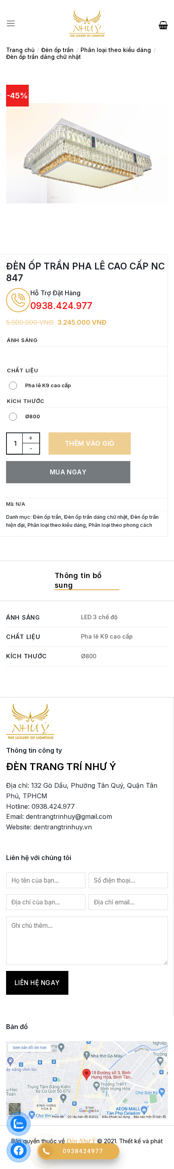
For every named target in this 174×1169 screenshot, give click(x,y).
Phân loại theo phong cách (120, 525)
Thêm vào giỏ (90, 443)
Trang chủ (20, 49)
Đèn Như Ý (80, 1141)
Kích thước (26, 401)
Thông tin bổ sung (78, 580)
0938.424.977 (61, 305)
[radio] (13, 355)
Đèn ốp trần (57, 49)
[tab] (87, 581)
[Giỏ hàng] (163, 23)
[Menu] (10, 23)
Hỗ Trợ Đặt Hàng (55, 293)
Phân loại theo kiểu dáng (116, 49)
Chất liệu (22, 371)
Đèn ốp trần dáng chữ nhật (43, 56)
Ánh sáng (22, 340)
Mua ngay (68, 472)
